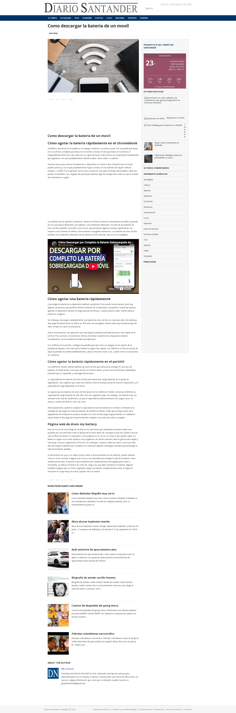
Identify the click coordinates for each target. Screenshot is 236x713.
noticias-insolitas (151, 234)
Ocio (77, 18)
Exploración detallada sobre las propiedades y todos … (168, 156)
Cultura (147, 185)
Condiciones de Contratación (151, 709)
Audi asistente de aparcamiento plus (94, 549)
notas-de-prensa (151, 228)
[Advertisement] (93, 122)
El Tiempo (52, 18)
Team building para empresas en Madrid (184, 130)
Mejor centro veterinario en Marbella (166, 144)
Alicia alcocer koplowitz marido (91, 521)
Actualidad (65, 18)
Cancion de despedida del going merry (95, 605)
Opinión (144, 18)
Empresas (148, 207)
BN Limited (67, 668)
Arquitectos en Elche (175, 118)
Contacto (188, 709)
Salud (146, 250)
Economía (87, 18)
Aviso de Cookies (173, 709)
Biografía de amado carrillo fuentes (94, 577)
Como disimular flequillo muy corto (93, 493)
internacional (149, 212)
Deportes (132, 18)
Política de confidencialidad (124, 709)
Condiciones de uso (101, 709)
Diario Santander (51, 709)
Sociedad (148, 256)
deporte (147, 190)
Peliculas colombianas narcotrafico (93, 633)
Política (99, 18)
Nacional (120, 18)
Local (109, 18)
